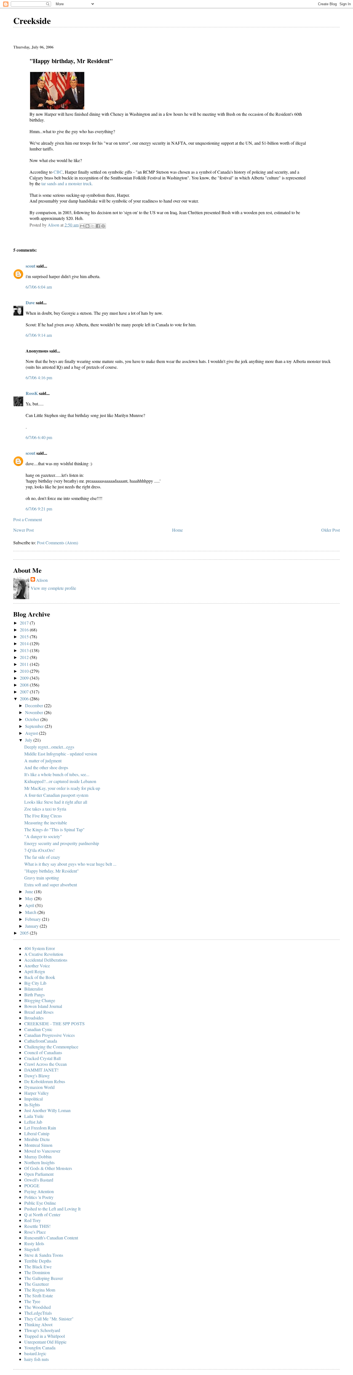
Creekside (32, 20)
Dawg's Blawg (37, 1075)
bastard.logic (35, 1353)
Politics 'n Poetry (39, 1197)
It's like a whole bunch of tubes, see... (56, 774)
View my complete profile (53, 588)
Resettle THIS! (37, 1226)
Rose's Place (35, 1232)
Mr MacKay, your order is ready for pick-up (62, 788)
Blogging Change (39, 1000)
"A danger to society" (43, 836)
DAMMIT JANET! (41, 1070)
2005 (25, 933)
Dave (30, 302)
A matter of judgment (42, 760)
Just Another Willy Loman (47, 1110)
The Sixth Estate (38, 1295)
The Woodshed (37, 1307)
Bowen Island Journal (43, 1006)
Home (177, 530)
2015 (25, 636)
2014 (25, 643)
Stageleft (31, 1249)
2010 (25, 671)
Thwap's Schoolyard (42, 1330)
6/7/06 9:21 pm (39, 509)
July (29, 740)
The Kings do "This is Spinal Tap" (54, 829)
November (34, 712)
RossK (32, 393)
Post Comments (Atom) (57, 542)
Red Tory (32, 1220)
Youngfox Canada (39, 1347)
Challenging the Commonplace (51, 1047)
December (34, 705)
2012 (25, 657)
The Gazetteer (36, 1284)
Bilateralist (33, 989)
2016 (25, 630)
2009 (25, 678)
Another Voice (37, 965)
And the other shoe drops (46, 767)
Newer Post (23, 530)
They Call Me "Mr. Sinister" (49, 1319)
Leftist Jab (33, 1122)
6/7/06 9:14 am (39, 335)
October (32, 719)
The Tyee (32, 1301)
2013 (25, 650)
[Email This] (82, 226)
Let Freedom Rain (40, 1128)
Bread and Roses (39, 1012)
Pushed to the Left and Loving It (52, 1209)
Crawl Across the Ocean (45, 1064)
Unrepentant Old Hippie (45, 1342)
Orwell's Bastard (38, 1180)
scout (30, 266)
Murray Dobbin (38, 1156)
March (31, 912)
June (29, 891)
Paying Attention (39, 1191)
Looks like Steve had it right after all (55, 802)
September (35, 726)
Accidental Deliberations (45, 960)
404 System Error (39, 948)
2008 (25, 685)
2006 (25, 698)
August (32, 733)
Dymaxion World (39, 1087)
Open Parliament (39, 1174)
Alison (42, 580)
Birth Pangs (34, 994)
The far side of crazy (42, 857)
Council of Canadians (43, 1052)
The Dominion (37, 1272)
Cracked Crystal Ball (42, 1058)
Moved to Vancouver (42, 1151)
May (29, 898)
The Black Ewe (38, 1266)
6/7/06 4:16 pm (39, 377)
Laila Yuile (34, 1116)
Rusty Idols (34, 1243)
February (33, 919)
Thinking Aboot (38, 1324)
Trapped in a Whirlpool (44, 1336)
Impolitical (33, 1099)
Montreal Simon (38, 1145)
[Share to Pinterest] (103, 226)
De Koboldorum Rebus (44, 1081)
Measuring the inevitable (45, 822)
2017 (25, 623)
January (32, 926)
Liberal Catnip (36, 1133)
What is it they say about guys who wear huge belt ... (70, 864)
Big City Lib (35, 983)
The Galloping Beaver (43, 1278)
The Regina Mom (39, 1290)
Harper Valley (36, 1093)
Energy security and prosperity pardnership (61, 843)
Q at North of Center (42, 1214)
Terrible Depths (37, 1261)
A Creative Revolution (43, 954)
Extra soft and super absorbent (50, 884)
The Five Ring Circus (43, 816)
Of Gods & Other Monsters (48, 1168)
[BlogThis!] (87, 226)
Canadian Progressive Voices (49, 1035)
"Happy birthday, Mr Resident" (51, 871)
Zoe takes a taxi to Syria (45, 809)
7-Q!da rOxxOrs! (39, 850)
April (30, 905)
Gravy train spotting (41, 878)
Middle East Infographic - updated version (60, 754)
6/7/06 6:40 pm (39, 437)
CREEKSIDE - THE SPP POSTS (54, 1023)
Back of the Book (39, 977)
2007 (25, 692)
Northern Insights (39, 1162)
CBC (58, 172)
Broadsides (34, 1018)
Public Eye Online (40, 1203)
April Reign (34, 971)
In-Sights (32, 1104)
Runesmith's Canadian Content (51, 1238)
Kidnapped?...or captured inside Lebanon (60, 781)
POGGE (31, 1185)
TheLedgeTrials (38, 1313)
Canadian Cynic (38, 1029)
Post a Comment (27, 519)
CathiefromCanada (40, 1041)
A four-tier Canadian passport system (56, 795)
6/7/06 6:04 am (39, 287)
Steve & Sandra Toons (43, 1255)
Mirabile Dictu (37, 1139)
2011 (25, 664)
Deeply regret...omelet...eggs (49, 747)
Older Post (330, 530)
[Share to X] (92, 226)
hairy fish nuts (36, 1359)
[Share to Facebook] (98, 226)
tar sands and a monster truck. (67, 183)
